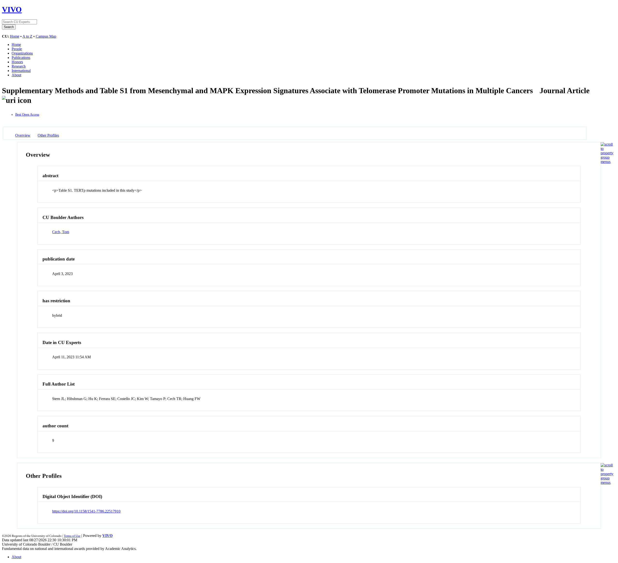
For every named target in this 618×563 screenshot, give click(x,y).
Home (14, 36)
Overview (22, 135)
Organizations (22, 53)
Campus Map (46, 36)
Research (19, 66)
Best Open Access (27, 114)
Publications (21, 58)
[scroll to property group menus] (607, 162)
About (16, 75)
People (17, 49)
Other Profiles (48, 135)
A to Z (27, 36)
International (21, 71)
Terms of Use (72, 536)
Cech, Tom (60, 232)
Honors (17, 62)
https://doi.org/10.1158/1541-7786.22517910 (86, 511)
